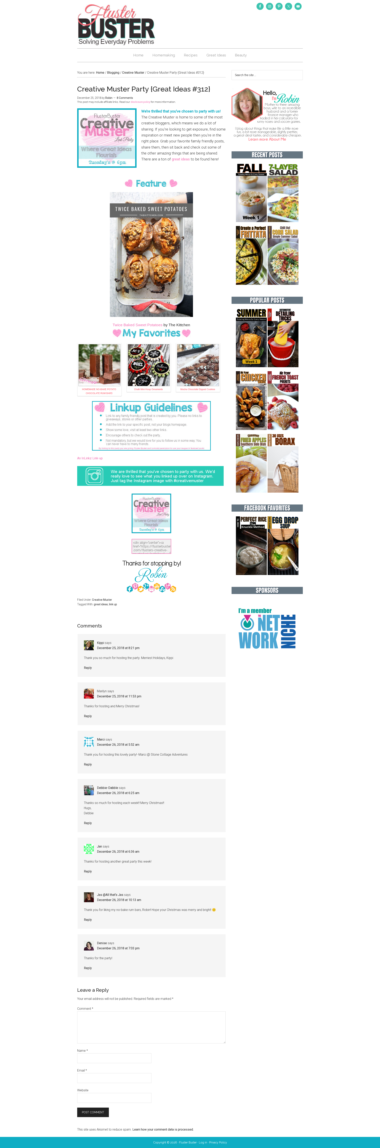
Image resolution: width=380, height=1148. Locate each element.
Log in (203, 1142)
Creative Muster (102, 599)
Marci (101, 739)
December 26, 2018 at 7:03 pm (118, 948)
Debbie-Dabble (107, 788)
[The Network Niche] (267, 657)
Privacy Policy (218, 1142)
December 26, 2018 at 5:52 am (118, 745)
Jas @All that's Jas (110, 895)
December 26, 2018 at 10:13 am (119, 900)
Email (82, 1070)
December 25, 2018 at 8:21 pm (118, 648)
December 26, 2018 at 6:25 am (118, 793)
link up (113, 604)
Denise (102, 943)
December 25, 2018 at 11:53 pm (119, 696)
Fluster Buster (116, 24)
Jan (99, 846)
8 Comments (125, 97)
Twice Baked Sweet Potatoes (137, 325)
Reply (88, 668)
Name (82, 1051)
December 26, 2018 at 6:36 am (118, 851)
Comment (85, 1009)
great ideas (181, 159)
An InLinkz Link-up (90, 458)
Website (82, 1090)
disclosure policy (140, 101)
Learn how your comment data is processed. (163, 1129)
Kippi (100, 643)
